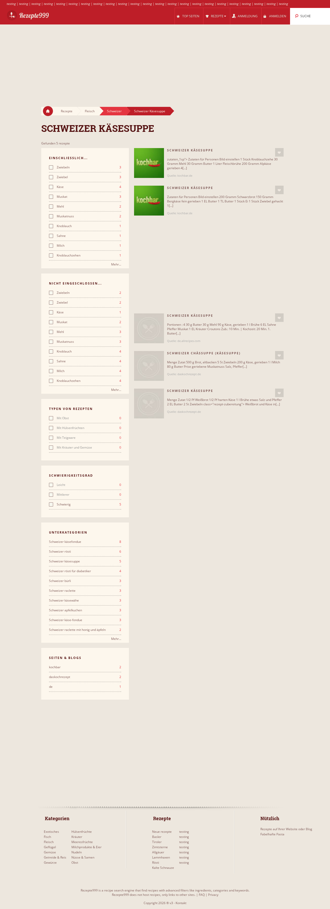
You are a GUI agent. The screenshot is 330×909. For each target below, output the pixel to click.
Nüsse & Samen (82, 857)
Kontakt (181, 903)
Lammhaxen (161, 857)
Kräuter (76, 837)
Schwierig (89, 504)
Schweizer (114, 111)
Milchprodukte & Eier (86, 847)
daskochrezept (85, 677)
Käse (89, 187)
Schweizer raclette (85, 591)
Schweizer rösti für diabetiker (85, 571)
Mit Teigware (89, 438)
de (85, 687)
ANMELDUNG (248, 16)
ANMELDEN (277, 16)
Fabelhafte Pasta (272, 834)
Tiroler (157, 842)
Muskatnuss (89, 216)
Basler (156, 837)
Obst (74, 862)
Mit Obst (89, 418)
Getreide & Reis (55, 857)
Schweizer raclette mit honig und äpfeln (85, 630)
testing (11, 4)
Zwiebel (89, 177)
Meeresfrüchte (82, 842)
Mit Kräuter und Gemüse (89, 447)
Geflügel (50, 847)
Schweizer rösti (85, 552)
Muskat (89, 197)
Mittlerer (89, 495)
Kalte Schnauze (163, 867)
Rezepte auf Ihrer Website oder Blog (286, 829)
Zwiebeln (89, 167)
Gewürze (50, 862)
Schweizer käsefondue (85, 542)
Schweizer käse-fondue (85, 620)
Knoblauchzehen (89, 255)
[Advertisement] (165, 61)
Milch (89, 246)
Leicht (89, 485)
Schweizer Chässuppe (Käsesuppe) (204, 353)
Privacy (213, 895)
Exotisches (51, 831)
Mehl (89, 206)
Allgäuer (158, 852)
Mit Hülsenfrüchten (89, 428)
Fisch (47, 837)
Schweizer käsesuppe (85, 561)
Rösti (155, 862)
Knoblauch (89, 226)
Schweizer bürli (85, 581)
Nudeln (76, 852)
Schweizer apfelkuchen (85, 610)
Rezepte (66, 111)
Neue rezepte (162, 831)
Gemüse (50, 852)
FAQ (202, 895)
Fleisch (90, 111)
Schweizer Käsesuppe (149, 111)
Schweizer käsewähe (85, 600)
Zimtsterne (160, 847)
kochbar (85, 667)
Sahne (89, 236)
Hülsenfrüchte (81, 831)
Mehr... (116, 264)
